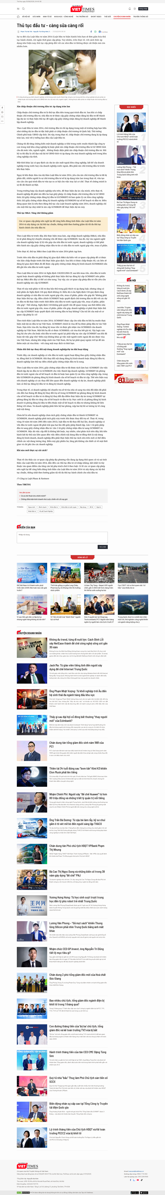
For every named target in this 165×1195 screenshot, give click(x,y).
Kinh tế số (47, 17)
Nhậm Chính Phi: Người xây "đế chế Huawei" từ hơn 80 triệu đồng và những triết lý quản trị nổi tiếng (78, 796)
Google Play (144, 1192)
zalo (134, 1180)
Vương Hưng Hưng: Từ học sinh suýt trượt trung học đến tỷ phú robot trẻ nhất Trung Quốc (76, 899)
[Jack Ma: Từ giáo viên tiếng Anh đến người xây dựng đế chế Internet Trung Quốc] (140, 310)
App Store (135, 1192)
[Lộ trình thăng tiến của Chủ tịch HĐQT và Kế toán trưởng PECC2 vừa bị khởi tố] (131, 122)
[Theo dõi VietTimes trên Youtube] (138, 1180)
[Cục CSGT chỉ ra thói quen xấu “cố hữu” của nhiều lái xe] (133, 573)
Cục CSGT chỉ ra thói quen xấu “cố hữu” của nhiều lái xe (131, 586)
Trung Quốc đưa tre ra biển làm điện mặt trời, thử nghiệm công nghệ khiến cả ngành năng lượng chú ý (133, 619)
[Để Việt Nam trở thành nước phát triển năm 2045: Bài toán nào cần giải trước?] (32, 573)
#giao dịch (31, 507)
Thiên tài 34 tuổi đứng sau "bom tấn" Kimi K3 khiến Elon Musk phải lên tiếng (78, 770)
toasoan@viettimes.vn (136, 1171)
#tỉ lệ (91, 507)
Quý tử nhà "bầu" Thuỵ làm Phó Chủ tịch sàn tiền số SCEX (78, 1079)
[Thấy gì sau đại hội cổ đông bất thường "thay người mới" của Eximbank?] (131, 253)
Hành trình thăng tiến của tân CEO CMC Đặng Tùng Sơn (77, 1054)
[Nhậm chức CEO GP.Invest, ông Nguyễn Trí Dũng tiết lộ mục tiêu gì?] (32, 957)
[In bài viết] (95, 31)
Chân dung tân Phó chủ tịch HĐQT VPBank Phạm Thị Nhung (76, 847)
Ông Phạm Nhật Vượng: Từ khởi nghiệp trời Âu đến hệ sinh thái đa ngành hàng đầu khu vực (124, 330)
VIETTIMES (82, 8)
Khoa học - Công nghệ (63, 17)
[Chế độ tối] (134, 8)
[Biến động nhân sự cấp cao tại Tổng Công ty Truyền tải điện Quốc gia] (131, 223)
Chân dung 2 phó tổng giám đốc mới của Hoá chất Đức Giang (77, 976)
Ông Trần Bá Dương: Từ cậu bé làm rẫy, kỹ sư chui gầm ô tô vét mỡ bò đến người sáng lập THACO (77, 821)
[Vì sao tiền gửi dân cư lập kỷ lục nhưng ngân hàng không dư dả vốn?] (32, 604)
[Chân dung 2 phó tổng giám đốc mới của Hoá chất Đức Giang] (32, 983)
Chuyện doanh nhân (122, 17)
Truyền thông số (140, 17)
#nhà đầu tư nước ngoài (68, 507)
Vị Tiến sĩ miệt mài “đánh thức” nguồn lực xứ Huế (65, 618)
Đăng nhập (143, 9)
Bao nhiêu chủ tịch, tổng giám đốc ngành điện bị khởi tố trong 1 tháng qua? (76, 1002)
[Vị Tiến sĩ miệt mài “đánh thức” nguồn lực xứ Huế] (66, 604)
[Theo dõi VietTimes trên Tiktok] (142, 1180)
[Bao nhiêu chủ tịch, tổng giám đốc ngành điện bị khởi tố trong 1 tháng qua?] (32, 1009)
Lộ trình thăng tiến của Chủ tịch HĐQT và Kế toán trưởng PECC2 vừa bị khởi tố (127, 138)
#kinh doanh (43, 507)
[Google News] (103, 32)
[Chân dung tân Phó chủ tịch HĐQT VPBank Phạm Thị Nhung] (32, 854)
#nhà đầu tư (54, 507)
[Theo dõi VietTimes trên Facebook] (130, 1180)
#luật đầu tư (32, 511)
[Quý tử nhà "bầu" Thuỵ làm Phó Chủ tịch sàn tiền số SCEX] (32, 1086)
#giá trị (99, 507)
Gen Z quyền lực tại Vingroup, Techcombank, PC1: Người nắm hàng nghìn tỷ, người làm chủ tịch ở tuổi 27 (99, 619)
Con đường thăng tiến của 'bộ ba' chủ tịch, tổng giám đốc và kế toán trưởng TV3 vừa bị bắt (76, 1028)
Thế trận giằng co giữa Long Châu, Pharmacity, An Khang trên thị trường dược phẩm (65, 588)
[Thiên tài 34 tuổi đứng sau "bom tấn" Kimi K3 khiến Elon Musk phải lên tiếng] (32, 776)
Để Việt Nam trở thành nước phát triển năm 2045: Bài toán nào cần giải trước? (32, 588)
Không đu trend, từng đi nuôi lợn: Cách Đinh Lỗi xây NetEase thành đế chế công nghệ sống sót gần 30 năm (124, 293)
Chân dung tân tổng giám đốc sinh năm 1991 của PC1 (124, 363)
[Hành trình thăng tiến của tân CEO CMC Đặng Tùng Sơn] (32, 1060)
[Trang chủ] (18, 16)
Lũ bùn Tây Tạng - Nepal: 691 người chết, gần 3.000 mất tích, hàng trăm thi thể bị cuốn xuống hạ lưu (98, 588)
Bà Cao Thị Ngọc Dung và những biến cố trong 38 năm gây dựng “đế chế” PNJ (127, 206)
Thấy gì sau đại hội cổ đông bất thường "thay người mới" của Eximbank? (127, 268)
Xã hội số (26, 17)
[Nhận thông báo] (129, 8)
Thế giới (107, 17)
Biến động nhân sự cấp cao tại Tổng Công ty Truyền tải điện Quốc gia (128, 237)
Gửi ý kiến (102, 547)
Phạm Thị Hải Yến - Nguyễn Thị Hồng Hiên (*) (35, 31)
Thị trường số (82, 17)
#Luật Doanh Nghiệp (46, 511)
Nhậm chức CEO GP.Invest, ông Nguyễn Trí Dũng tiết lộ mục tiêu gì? (76, 950)
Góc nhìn (36, 17)
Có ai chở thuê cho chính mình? (33, 496)
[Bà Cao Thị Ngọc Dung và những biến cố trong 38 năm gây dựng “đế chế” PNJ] (131, 190)
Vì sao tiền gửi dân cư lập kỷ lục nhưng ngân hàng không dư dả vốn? (31, 618)
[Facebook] (91, 32)
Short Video (96, 17)
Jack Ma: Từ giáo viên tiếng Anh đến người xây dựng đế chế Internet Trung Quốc (124, 312)
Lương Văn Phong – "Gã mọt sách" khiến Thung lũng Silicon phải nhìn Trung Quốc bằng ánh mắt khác (127, 172)
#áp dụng (83, 507)
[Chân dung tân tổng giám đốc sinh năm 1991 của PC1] (140, 364)
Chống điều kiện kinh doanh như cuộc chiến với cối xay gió (44, 499)
